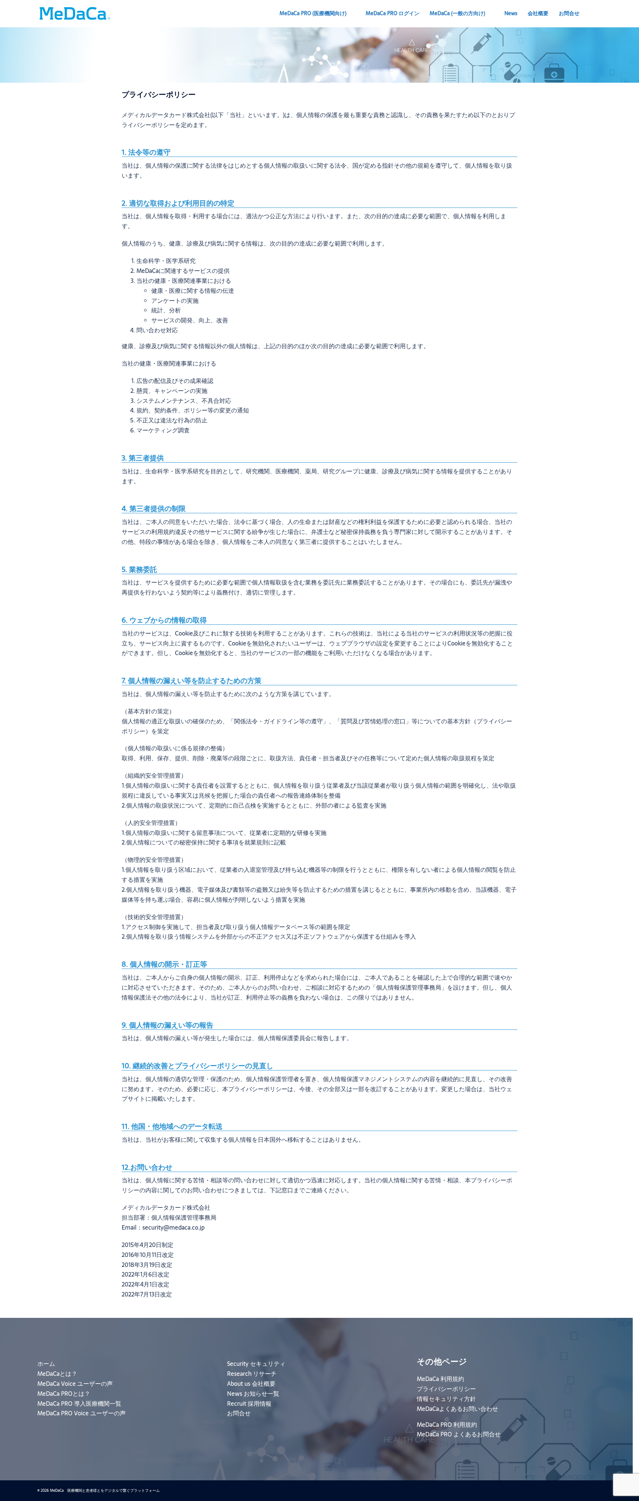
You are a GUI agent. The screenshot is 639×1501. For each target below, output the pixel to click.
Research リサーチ (252, 1373)
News (510, 13)
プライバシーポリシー (446, 1389)
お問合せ (569, 13)
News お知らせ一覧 (253, 1393)
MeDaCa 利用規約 (440, 1379)
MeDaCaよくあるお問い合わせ (457, 1408)
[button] (599, 14)
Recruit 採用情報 (249, 1403)
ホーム (46, 1363)
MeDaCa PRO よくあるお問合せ (459, 1434)
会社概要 (538, 13)
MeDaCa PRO (313, 13)
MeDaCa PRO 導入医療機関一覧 (79, 1403)
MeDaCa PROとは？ (63, 1393)
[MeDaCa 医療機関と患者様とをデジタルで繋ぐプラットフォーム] (74, 13)
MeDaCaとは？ (57, 1373)
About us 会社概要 (251, 1383)
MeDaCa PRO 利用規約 (447, 1424)
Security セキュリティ (256, 1363)
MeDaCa (457, 13)
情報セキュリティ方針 (446, 1399)
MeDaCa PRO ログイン (392, 13)
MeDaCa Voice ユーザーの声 (75, 1383)
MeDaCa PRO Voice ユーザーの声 (81, 1413)
